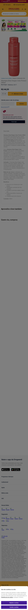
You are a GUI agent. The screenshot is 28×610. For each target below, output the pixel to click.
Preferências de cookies (7, 597)
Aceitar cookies (14, 607)
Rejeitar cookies (14, 602)
